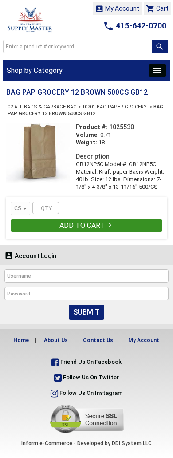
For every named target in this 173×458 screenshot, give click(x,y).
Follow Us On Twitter (90, 377)
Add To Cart (86, 225)
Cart (157, 8)
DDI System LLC (132, 443)
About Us (56, 340)
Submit (86, 312)
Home (21, 340)
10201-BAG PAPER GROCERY (115, 107)
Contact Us (98, 340)
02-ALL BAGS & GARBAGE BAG (42, 107)
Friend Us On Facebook (90, 361)
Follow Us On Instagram (90, 393)
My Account (117, 8)
